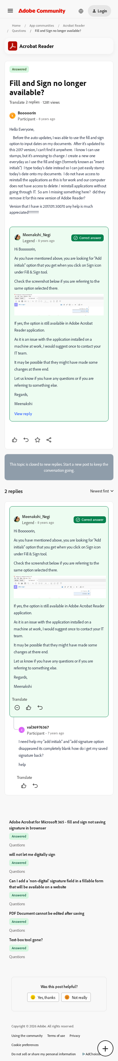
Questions (19, 30)
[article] (59, 611)
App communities (42, 25)
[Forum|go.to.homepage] (42, 11)
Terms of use (56, 1035)
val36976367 (38, 727)
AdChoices (93, 1054)
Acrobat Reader (74, 25)
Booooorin (27, 112)
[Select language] (81, 11)
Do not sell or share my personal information (43, 1054)
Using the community (27, 1035)
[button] (10, 12)
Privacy (75, 1035)
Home (16, 25)
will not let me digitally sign (32, 854)
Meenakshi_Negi (36, 234)
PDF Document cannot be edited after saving (46, 913)
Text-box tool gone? (26, 939)
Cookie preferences (25, 1045)
